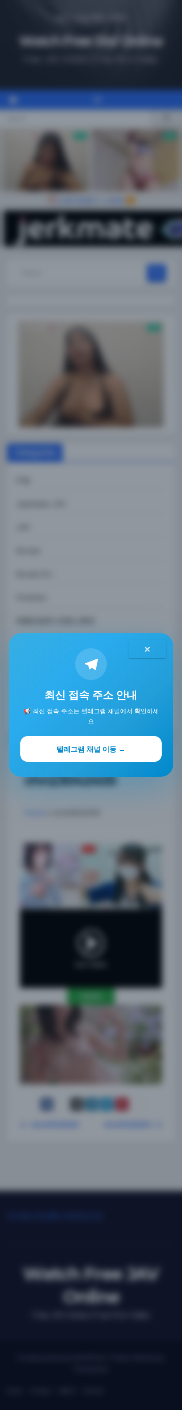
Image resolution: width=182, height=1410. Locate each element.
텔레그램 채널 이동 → (91, 749)
